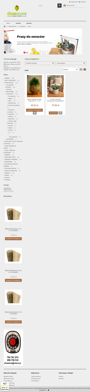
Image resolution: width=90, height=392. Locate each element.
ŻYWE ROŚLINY (9, 82)
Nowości (7, 177)
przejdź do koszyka (9, 191)
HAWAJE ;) (8, 173)
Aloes (9, 101)
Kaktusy (10, 116)
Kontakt (61, 376)
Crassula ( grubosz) (14, 105)
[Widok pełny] (84, 69)
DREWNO (7, 155)
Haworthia (11, 114)
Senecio (10, 130)
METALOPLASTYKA (10, 157)
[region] (45, 41)
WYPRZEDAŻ (10, 139)
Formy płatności (8, 381)
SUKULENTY (10, 94)
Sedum (10, 128)
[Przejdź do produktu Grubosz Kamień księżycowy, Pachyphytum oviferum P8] (55, 86)
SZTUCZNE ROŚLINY (10, 168)
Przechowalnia (35, 381)
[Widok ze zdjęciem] (81, 69)
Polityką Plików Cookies (40, 388)
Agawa (10, 98)
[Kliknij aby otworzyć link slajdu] (45, 41)
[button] (34, 113)
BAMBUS (7, 78)
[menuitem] (8, 23)
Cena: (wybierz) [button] (61, 63)
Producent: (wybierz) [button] (31, 63)
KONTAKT (61, 378)
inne (9, 132)
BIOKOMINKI (8, 162)
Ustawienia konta (35, 378)
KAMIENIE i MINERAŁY (11, 159)
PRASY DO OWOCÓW (11, 171)
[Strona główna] (17, 11)
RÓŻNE (7, 175)
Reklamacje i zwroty (9, 378)
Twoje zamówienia (36, 376)
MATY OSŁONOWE (10, 80)
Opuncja (10, 125)
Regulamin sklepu (8, 376)
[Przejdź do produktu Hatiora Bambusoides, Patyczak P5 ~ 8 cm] (34, 86)
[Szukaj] (59, 6)
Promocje (7, 180)
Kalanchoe (11, 119)
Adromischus (12, 103)
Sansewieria (11, 96)
